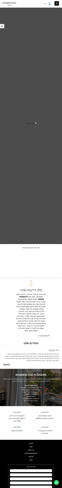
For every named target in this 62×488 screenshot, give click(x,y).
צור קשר (31, 457)
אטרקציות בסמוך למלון (31, 453)
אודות (31, 447)
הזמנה (31, 460)
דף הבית (31, 443)
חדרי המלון (31, 450)
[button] (2, 26)
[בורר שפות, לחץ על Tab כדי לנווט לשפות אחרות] (48, 4)
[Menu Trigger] (56, 3)
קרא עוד (6, 364)
